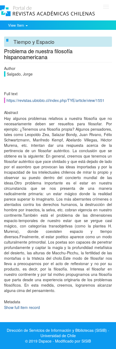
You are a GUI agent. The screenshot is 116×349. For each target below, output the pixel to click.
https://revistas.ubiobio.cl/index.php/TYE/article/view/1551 (55, 100)
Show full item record (22, 307)
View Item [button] (16, 25)
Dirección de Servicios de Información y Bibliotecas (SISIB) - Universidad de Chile (58, 332)
